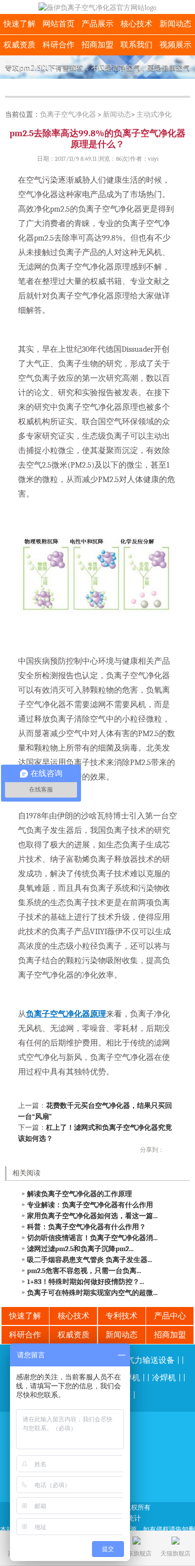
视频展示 (176, 44)
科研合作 (58, 44)
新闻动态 (176, 23)
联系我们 (136, 44)
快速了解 (20, 23)
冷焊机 (164, 1377)
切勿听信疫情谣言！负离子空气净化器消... (92, 1238)
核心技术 (136, 23)
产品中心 (170, 1315)
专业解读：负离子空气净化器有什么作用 (90, 1205)
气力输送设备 (150, 1360)
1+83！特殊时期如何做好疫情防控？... (85, 1282)
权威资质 (20, 44)
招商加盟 (98, 44)
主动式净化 (154, 114)
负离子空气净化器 (68, 114)
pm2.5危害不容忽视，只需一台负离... (84, 1271)
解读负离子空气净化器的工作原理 (79, 1194)
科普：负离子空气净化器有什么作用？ (86, 1227)
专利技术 (122, 1315)
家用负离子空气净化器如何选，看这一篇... (92, 1216)
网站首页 (58, 23)
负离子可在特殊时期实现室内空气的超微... (92, 1293)
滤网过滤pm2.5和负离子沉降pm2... (80, 1249)
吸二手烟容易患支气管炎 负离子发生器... (89, 1260)
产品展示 (98, 23)
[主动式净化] (97, 67)
